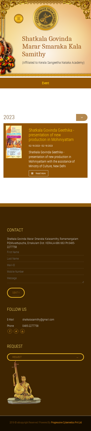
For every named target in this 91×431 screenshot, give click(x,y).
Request (45, 357)
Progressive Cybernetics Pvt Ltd (66, 422)
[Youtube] (22, 331)
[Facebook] (9, 331)
